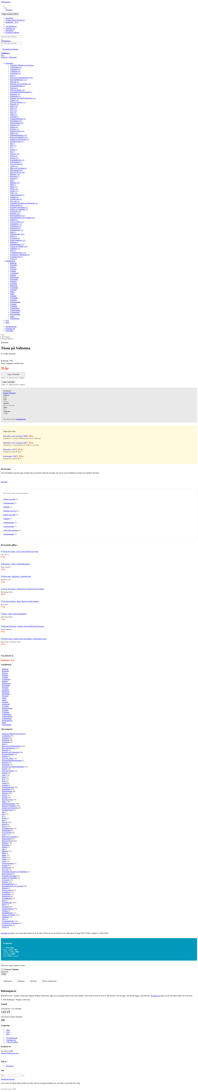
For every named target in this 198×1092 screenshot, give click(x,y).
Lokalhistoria (10, 261)
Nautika (14, 197)
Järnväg (14, 154)
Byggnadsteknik (17, 86)
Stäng (4, 974)
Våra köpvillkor (12, 1042)
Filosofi (14, 104)
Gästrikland (14, 273)
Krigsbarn (26, 564)
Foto (13, 113)
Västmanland (15, 312)
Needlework (16, 199)
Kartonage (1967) (10, 456)
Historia (15, 125)
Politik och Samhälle (19, 209)
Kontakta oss (10, 28)
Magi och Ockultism (18, 168)
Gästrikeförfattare (18, 119)
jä (12, 148)
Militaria (15, 183)
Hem (2, 334)
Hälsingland (14, 277)
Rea (7, 1034)
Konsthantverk (17, 160)
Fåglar (14, 115)
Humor (14, 127)
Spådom (14, 242)
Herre (24, 614)
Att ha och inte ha (37, 589)
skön (13, 232)
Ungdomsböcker (18, 253)
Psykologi (15, 211)
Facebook (10, 1066)
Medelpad (13, 286)
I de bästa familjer (32, 601)
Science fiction (17, 222)
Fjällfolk (6, 507)
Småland (13, 296)
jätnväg (14, 156)
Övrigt (13, 259)
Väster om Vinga (32, 551)
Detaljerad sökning (12, 33)
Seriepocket (15, 228)
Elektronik (15, 96)
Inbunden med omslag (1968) (15, 436)
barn (12, 76)
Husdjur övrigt (17, 131)
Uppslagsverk (16, 257)
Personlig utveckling (19, 207)
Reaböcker (12, 22)
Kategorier (9, 18)
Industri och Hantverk (19, 139)
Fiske (14, 106)
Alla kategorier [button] (7, 729)
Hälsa (14, 133)
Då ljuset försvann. (37, 626)
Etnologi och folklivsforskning (23, 98)
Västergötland (15, 310)
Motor (14, 189)
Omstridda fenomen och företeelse (24, 203)
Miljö (13, 185)
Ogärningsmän (8, 503)
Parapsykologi (16, 205)
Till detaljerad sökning (10, 49)
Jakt (13, 146)
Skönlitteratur (17, 234)
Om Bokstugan (11, 26)
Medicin (15, 174)
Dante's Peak (42, 639)
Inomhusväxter (17, 141)
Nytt (7, 321)
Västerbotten (14, 308)
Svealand (13, 300)
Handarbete (16, 121)
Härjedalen (14, 279)
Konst (14, 158)
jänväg (13, 150)
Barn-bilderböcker (18, 80)
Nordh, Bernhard (9, 393)
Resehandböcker (17, 216)
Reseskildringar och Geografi (22, 218)
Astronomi (15, 73)
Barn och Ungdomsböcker (21, 78)
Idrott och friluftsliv (19, 137)
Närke (12, 292)
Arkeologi (15, 69)
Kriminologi (16, 162)
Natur (13, 193)
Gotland (13, 271)
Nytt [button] (7, 656)
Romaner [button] (4, 482)
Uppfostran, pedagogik (20, 255)
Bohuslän (13, 265)
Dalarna (14, 88)
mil (12, 181)
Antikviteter (16, 67)
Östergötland (14, 318)
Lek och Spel (16, 164)
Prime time (27, 576)
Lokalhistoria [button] (6, 665)
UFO (13, 251)
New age (15, 201)
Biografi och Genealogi (20, 84)
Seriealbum (16, 224)
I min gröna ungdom (10, 530)
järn (12, 152)
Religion (15, 213)
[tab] (99, 656)
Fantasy (14, 100)
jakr (12, 143)
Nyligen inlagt (15, 20)
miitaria (14, 178)
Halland (13, 275)
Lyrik (14, 166)
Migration (14, 176)
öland (12, 316)
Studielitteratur (17, 244)
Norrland (13, 290)
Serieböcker (16, 226)
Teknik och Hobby (19, 246)
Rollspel (14, 220)
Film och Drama (18, 102)
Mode (13, 187)
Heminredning (16, 123)
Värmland (13, 306)
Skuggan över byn (10, 511)
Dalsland (13, 269)
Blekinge (13, 263)
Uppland (13, 304)
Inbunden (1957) (10, 449)
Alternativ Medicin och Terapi (22, 65)
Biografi (14, 82)
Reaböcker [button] (7, 660)
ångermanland (15, 314)
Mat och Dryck (17, 172)
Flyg (13, 111)
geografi (14, 117)
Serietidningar (16, 230)
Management (16, 170)
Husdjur (14, 129)
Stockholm (14, 298)
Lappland (13, 283)
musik (14, 191)
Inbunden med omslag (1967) (15, 443)
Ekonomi (15, 94)
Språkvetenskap (17, 240)
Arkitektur (15, 71)
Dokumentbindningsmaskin (21, 92)
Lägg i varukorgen (13, 374)
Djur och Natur (17, 90)
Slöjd (13, 236)
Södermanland (15, 302)
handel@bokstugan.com (9, 1053)
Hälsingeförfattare (18, 135)
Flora (13, 108)
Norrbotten (14, 288)
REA (7, 323)
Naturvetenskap (17, 195)
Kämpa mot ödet (9, 499)
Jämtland (13, 281)
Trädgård (15, 248)
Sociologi (15, 238)
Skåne (12, 294)
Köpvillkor (9, 30)
